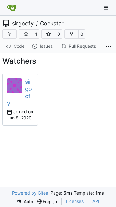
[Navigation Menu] (107, 7)
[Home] (11, 7)
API (95, 201)
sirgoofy (23, 23)
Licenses (75, 201)
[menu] (25, 201)
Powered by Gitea (30, 193)
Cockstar (52, 23)
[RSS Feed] (9, 34)
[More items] (109, 46)
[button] (26, 34)
